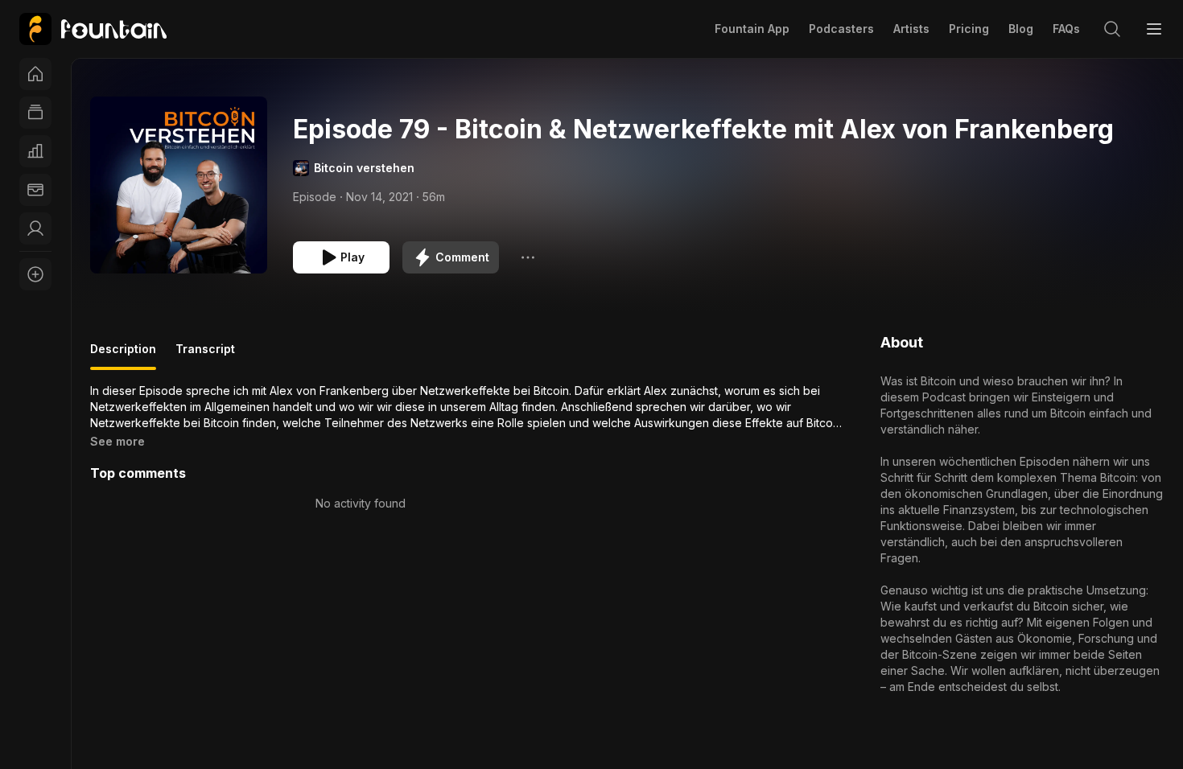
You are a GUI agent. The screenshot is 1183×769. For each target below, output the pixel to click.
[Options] (528, 257)
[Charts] (35, 151)
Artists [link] (911, 28)
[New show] (35, 274)
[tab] (123, 355)
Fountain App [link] (752, 28)
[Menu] (1154, 29)
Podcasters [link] (841, 28)
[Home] (35, 74)
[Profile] (35, 228)
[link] (93, 29)
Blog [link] (1020, 28)
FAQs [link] (1066, 28)
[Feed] (35, 113)
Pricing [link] (969, 28)
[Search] (1112, 29)
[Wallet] (35, 190)
